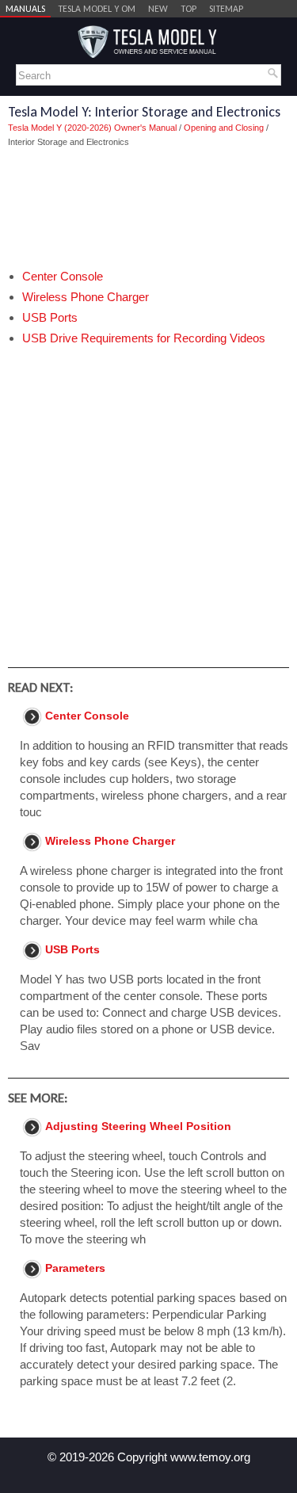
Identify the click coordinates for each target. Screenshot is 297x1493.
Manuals (25, 8)
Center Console (62, 276)
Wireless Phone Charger (85, 297)
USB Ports (50, 317)
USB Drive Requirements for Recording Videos (143, 338)
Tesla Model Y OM (96, 8)
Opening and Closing (224, 127)
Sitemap (226, 8)
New (158, 8)
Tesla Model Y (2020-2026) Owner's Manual (92, 127)
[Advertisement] (148, 208)
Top (188, 8)
